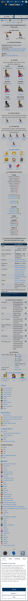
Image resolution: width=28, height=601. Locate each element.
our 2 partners (8, 565)
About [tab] (24, 558)
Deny (14, 597)
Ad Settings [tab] (17, 558)
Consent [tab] (4, 558)
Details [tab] (10, 558)
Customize (13, 593)
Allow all (14, 589)
